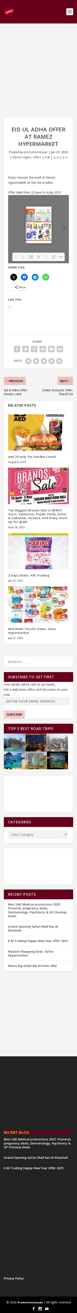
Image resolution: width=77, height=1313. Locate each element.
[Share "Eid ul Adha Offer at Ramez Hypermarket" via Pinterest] (34, 349)
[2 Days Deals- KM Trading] (38, 551)
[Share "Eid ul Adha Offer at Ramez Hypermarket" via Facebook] (17, 349)
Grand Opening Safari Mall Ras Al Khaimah (33, 928)
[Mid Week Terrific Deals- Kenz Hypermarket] (38, 604)
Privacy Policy (14, 1278)
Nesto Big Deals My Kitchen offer (32, 966)
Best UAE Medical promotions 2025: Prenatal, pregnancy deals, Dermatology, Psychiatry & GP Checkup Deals (37, 910)
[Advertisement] (38, 70)
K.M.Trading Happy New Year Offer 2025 (38, 941)
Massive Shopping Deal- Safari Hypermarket (31, 953)
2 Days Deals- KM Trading (28, 575)
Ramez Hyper (21, 157)
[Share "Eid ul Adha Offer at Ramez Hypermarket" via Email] (51, 349)
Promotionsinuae (30, 1302)
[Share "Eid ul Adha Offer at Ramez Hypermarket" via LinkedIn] (42, 349)
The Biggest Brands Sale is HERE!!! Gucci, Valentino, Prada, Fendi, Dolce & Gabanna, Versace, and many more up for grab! (37, 516)
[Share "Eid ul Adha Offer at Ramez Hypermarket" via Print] (60, 349)
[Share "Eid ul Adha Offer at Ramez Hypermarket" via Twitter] (25, 349)
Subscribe (14, 714)
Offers (37, 157)
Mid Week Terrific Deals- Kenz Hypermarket (32, 631)
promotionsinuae (35, 152)
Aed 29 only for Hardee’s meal (32, 457)
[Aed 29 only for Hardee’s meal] (38, 432)
